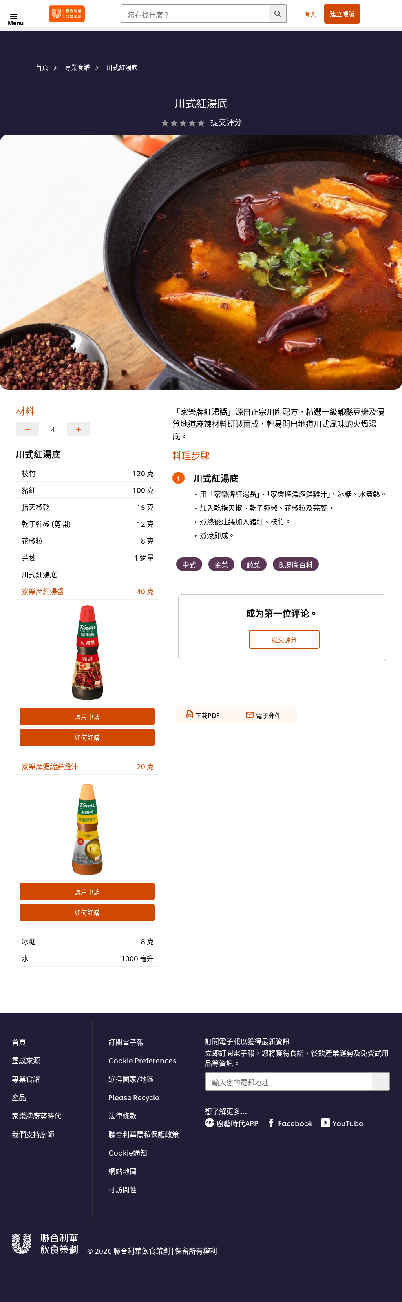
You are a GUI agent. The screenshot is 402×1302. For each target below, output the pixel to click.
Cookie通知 (127, 1152)
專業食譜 (26, 1078)
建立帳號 (342, 13)
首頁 (19, 1041)
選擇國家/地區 (131, 1078)
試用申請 (87, 716)
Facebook (295, 1123)
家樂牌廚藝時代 (36, 1115)
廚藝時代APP (237, 1123)
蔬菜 (254, 564)
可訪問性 (122, 1189)
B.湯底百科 (296, 564)
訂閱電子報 (126, 1041)
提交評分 (284, 639)
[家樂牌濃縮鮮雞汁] (87, 828)
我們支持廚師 (33, 1134)
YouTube (348, 1123)
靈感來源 (26, 1060)
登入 (310, 14)
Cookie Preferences (142, 1060)
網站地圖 (122, 1171)
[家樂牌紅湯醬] (87, 653)
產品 (19, 1097)
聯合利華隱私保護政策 (143, 1134)
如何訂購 (87, 737)
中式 (189, 564)
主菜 (221, 564)
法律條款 (122, 1115)
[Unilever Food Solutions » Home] (67, 13)
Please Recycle (133, 1097)
